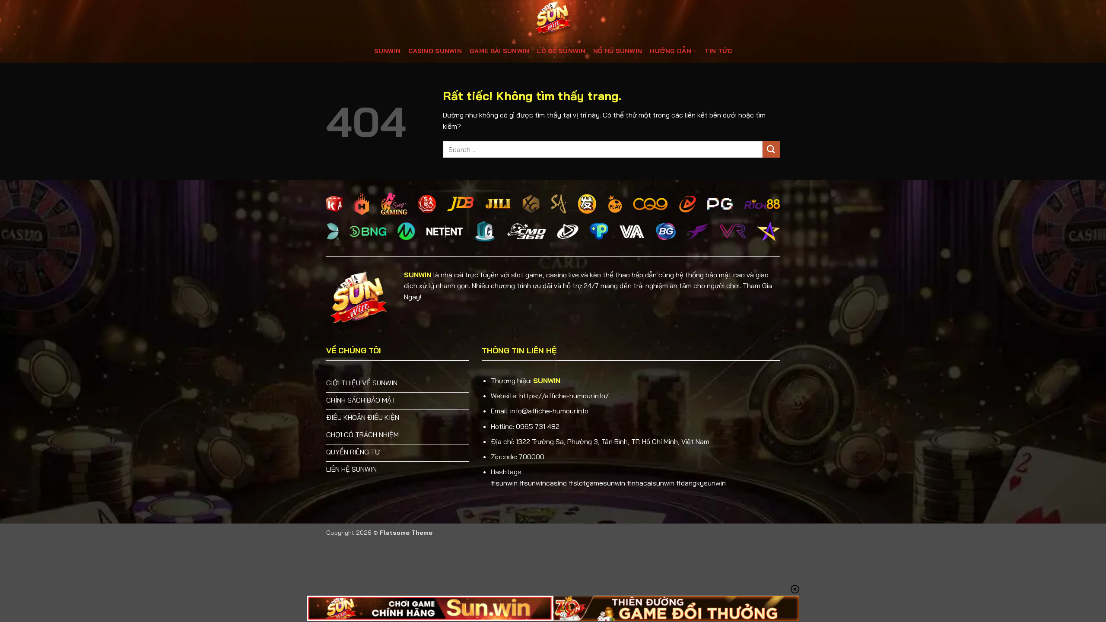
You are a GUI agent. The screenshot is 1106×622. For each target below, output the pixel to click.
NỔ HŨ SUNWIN (617, 51)
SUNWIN (417, 274)
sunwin (387, 51)
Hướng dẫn (670, 51)
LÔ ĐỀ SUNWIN (561, 51)
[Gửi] (771, 149)
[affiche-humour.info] (553, 19)
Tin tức (718, 51)
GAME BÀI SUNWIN (499, 51)
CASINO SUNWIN (435, 51)
